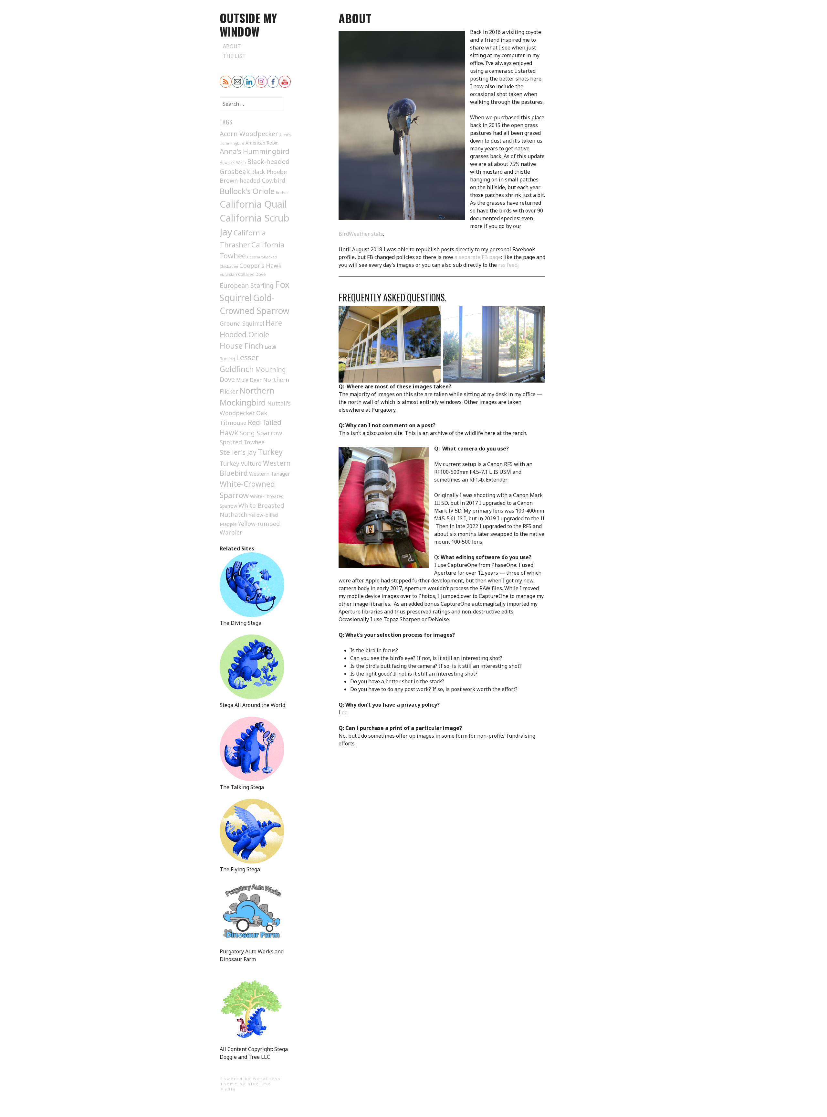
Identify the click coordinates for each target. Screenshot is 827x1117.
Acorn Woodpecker (249, 133)
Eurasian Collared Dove (243, 274)
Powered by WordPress (250, 1078)
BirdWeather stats (361, 233)
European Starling (247, 285)
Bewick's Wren (233, 162)
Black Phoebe (269, 172)
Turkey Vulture (241, 463)
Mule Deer (249, 380)
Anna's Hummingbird (254, 151)
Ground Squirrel (242, 323)
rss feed (508, 264)
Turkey (270, 452)
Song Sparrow (260, 432)
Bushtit (282, 192)
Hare (274, 323)
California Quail (253, 204)
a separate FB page (478, 257)
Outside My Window (248, 24)
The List (234, 56)
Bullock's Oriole (247, 191)
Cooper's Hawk (260, 265)
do (344, 712)
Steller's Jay (238, 452)
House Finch (242, 345)
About (232, 46)
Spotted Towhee (242, 442)
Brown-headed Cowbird (252, 180)
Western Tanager (269, 474)
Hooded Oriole (244, 334)
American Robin (262, 143)
